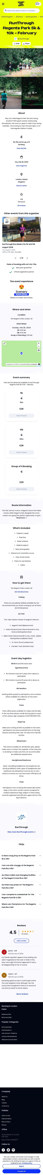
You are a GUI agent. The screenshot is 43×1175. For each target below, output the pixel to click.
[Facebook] (4, 1152)
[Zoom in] (38, 343)
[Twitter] (9, 1152)
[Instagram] (14, 1152)
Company (6, 1091)
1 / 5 (21, 258)
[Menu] (8, 4)
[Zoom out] (38, 346)
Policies (5, 1110)
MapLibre (9, 364)
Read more (20, 518)
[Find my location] (38, 350)
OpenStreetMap (25, 364)
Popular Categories (10, 1022)
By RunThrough (23, 39)
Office (4, 1129)
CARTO (16, 364)
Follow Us (6, 1144)
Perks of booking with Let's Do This (21, 264)
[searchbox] (21, 10)
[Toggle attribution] (39, 364)
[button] (21, 353)
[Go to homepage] (21, 4)
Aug (7, 220)
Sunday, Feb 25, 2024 (21, 327)
